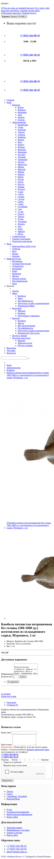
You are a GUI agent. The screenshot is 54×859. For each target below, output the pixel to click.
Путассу (21, 189)
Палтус (21, 184)
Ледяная (21, 157)
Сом (20, 209)
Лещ (20, 115)
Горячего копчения (21, 239)
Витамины (17, 261)
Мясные (21, 311)
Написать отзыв (8, 696)
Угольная (22, 221)
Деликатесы (18, 266)
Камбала (22, 110)
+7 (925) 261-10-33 (16, 848)
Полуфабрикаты (20, 281)
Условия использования (18, 812)
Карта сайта (12, 817)
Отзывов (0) (12, 705)
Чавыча (21, 231)
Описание (11, 702)
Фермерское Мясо (26, 306)
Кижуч (21, 144)
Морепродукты (25, 343)
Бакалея (16, 318)
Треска (21, 216)
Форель (21, 224)
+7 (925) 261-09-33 (16, 846)
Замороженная (19, 122)
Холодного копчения (22, 241)
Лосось (21, 162)
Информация (7, 674)
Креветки (16, 273)
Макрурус (22, 164)
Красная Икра (13, 799)
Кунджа (21, 154)
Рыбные (21, 313)
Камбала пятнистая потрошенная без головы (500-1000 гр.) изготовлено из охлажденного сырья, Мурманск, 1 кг (28, 375)
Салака (21, 197)
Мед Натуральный (26, 326)
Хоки (20, 229)
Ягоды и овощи (19, 335)
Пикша (21, 187)
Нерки (15, 254)
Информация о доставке (18, 830)
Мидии (15, 276)
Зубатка (21, 135)
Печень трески (19, 278)
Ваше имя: (6, 732)
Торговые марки (14, 827)
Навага (21, 174)
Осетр (20, 182)
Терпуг (21, 214)
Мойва (21, 172)
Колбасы (22, 296)
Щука (20, 234)
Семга (21, 201)
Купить (23, 677)
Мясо (14, 293)
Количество (6, 676)
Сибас (21, 204)
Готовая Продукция (21, 263)
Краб (14, 271)
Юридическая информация (19, 814)
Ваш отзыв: (6, 744)
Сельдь (21, 199)
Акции (15, 291)
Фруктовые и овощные (29, 316)
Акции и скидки (14, 832)
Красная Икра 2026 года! (24, 246)
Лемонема (22, 159)
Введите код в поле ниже (15, 765)
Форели (16, 256)
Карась (21, 139)
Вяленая (16, 105)
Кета (20, 142)
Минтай (21, 169)
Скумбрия (22, 206)
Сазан (20, 192)
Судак (20, 211)
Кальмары (17, 268)
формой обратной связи (38, 749)
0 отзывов (6, 694)
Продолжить (7, 780)
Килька (21, 147)
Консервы (17, 308)
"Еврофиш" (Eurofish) (17, 796)
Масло (21, 323)
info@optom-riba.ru (17, 851)
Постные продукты (21, 338)
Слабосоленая (18, 236)
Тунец (21, 219)
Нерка (21, 177)
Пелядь (21, 117)
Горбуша (22, 130)
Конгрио (22, 149)
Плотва (21, 120)
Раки (14, 283)
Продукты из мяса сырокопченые (33, 303)
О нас (9, 809)
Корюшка (22, 112)
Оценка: (5, 760)
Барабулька (23, 125)
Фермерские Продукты (29, 333)
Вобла (21, 107)
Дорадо (21, 132)
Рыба (9, 365)
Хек (19, 226)
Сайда (21, 194)
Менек (21, 167)
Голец (20, 127)
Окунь (21, 179)
